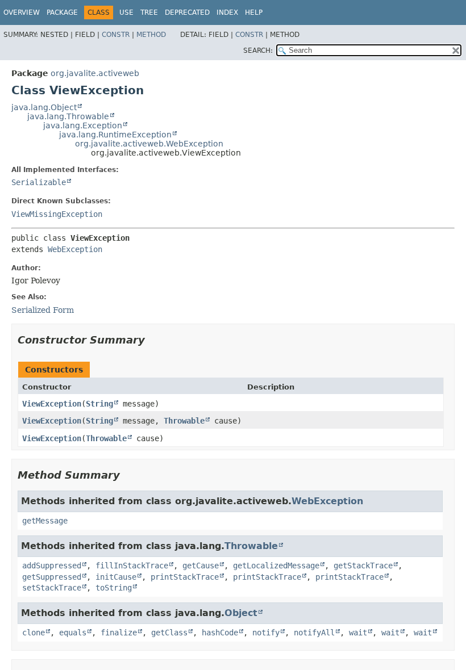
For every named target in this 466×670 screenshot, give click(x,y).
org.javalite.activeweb (95, 73)
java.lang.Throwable (68, 116)
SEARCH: (258, 51)
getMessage (45, 520)
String (99, 403)
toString (113, 587)
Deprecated (187, 12)
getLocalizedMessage (276, 565)
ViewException (51, 403)
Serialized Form (42, 310)
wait (358, 632)
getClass (169, 632)
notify (266, 632)
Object (240, 613)
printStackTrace (185, 576)
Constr (116, 35)
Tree (149, 12)
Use (126, 12)
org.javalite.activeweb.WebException (149, 143)
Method (151, 35)
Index (227, 12)
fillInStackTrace (131, 565)
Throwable (184, 420)
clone (33, 632)
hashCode (220, 632)
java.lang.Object (44, 107)
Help (254, 12)
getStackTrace (363, 565)
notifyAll (314, 632)
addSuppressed (51, 565)
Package (62, 12)
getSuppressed (51, 576)
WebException (75, 249)
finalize (119, 632)
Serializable (38, 182)
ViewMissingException (56, 214)
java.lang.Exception (82, 125)
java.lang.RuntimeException (115, 134)
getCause (200, 565)
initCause (115, 576)
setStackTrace (51, 587)
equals (72, 632)
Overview (21, 12)
